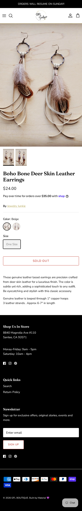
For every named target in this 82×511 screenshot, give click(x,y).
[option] (41, 85)
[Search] (12, 15)
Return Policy (11, 392)
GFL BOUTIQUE (19, 497)
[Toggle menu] (4, 15)
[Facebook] (4, 363)
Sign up (13, 444)
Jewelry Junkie (16, 206)
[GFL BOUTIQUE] (41, 15)
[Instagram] (10, 363)
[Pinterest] (15, 363)
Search (7, 386)
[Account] (69, 15)
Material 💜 (43, 497)
